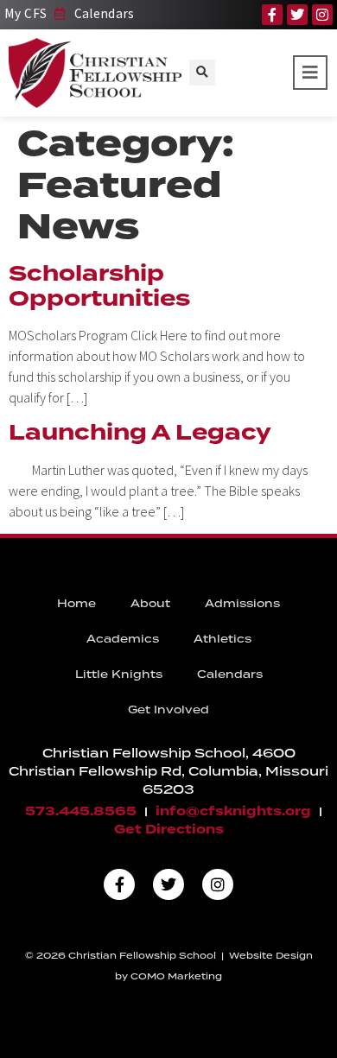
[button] (202, 73)
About (150, 603)
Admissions (242, 603)
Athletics (222, 638)
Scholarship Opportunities (99, 286)
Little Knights (118, 674)
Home (76, 603)
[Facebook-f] (272, 14)
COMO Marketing (176, 976)
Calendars (230, 674)
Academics (122, 638)
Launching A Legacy (140, 432)
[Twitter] (297, 14)
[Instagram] (322, 14)
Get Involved (168, 709)
